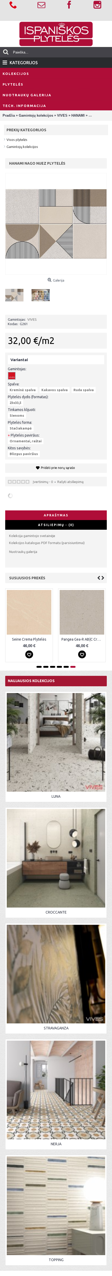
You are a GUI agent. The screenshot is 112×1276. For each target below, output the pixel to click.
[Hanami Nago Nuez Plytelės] (16, 293)
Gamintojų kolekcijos (22, 146)
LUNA (56, 796)
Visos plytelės (17, 139)
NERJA (56, 1144)
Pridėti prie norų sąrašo (58, 467)
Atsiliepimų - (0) (56, 525)
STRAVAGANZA (56, 1028)
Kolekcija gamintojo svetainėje (32, 536)
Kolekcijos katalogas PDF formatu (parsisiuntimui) (47, 543)
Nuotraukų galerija (23, 551)
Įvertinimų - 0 (43, 482)
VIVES (32, 319)
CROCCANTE (56, 912)
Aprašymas (56, 515)
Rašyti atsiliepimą (70, 482)
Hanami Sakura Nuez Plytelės (55, 639)
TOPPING (56, 1260)
